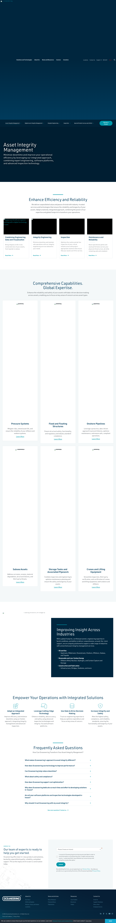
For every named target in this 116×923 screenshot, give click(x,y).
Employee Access (97, 907)
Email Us (95, 899)
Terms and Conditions (7, 916)
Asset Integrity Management (12, 123)
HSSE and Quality (29, 902)
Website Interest (102, 848)
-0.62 (110, 60)
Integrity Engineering (53, 123)
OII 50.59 (105, 60)
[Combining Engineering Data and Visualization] (16, 224)
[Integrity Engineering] (44, 234)
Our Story (27, 899)
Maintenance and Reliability (96, 238)
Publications (51, 904)
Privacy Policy (96, 871)
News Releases (52, 899)
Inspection (66, 123)
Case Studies (74, 899)
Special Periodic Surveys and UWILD (83, 123)
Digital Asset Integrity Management (33, 123)
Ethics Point (96, 904)
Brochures (73, 902)
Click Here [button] (89, 921)
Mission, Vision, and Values (32, 904)
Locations (85, 60)
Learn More (20, 436)
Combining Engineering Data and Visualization (15, 238)
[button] (114, 60)
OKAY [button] (110, 921)
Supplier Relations (98, 902)
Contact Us (92, 60)
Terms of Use (86, 869)
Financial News (52, 902)
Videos (72, 904)
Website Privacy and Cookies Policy (63, 921)
